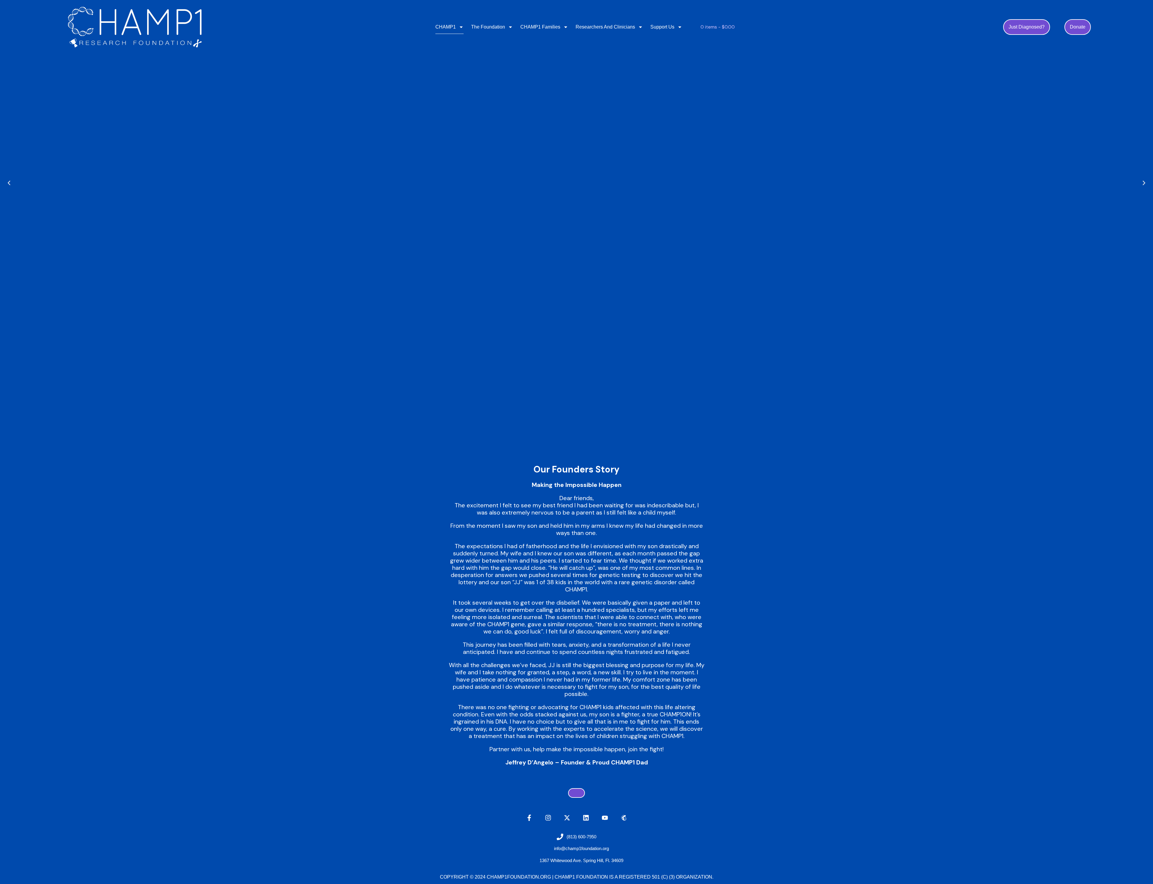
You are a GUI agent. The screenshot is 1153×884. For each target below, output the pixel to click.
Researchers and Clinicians (605, 26)
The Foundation (488, 26)
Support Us (662, 26)
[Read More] (576, 793)
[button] (9, 183)
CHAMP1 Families (540, 26)
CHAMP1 (445, 26)
